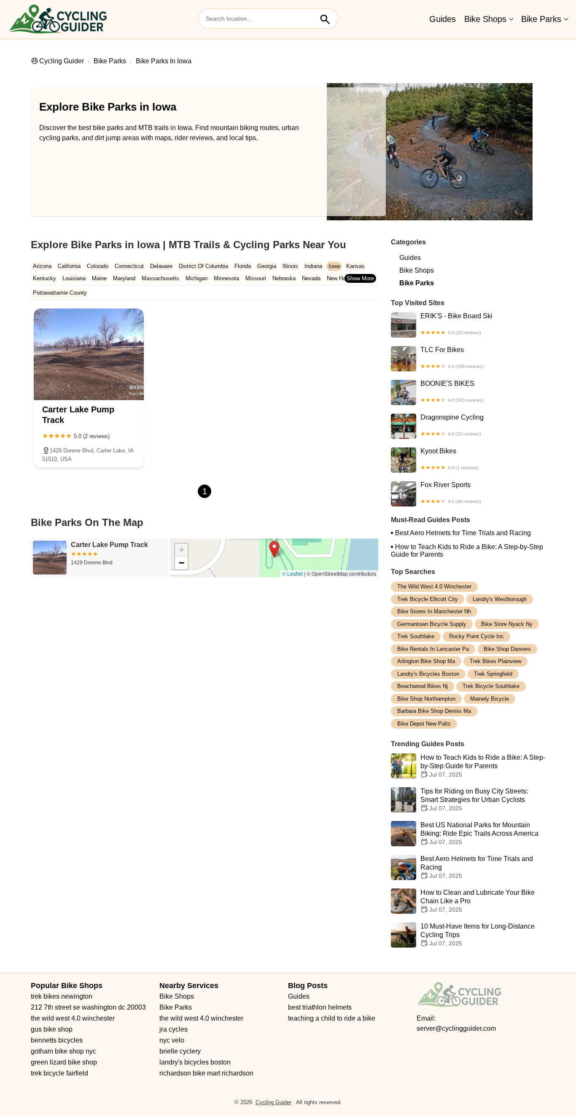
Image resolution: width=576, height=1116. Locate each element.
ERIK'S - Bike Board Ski (456, 323)
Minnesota (226, 278)
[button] (274, 549)
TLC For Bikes (452, 357)
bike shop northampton (426, 699)
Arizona (42, 266)
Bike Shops (485, 19)
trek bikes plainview (495, 661)
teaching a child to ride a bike (331, 1018)
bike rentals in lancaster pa (433, 649)
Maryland (124, 278)
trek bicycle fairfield (59, 1073)
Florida (242, 266)
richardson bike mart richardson (206, 1073)
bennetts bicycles (57, 1040)
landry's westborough (500, 599)
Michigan (196, 278)
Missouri (255, 278)
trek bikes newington (61, 996)
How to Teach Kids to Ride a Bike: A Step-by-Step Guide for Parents (467, 550)
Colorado (97, 266)
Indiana (313, 266)
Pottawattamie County (60, 293)
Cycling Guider (61, 61)
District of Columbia (203, 266)
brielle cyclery (180, 1051)
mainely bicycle (489, 699)
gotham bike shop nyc (63, 1051)
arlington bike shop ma (426, 661)
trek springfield (493, 674)
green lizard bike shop (64, 1062)
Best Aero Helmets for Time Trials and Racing (463, 532)
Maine (99, 278)
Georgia (266, 266)
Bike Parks (541, 19)
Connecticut (129, 266)
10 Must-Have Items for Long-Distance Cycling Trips (477, 935)
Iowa (334, 266)
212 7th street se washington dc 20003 (88, 1007)
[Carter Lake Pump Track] (89, 354)
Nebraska (284, 278)
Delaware (161, 266)
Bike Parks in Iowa (163, 61)
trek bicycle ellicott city (427, 599)
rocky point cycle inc (476, 636)
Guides (442, 19)
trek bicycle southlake (491, 686)
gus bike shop (52, 1029)
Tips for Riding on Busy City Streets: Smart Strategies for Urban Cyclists (474, 800)
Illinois (290, 266)
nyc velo (171, 1040)
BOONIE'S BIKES (452, 391)
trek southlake (415, 636)
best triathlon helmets (320, 1007)
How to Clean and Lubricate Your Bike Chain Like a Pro (477, 901)
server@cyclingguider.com (456, 1028)
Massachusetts (160, 278)
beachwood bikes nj (422, 686)
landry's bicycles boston (428, 674)
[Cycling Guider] (57, 19)
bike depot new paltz (424, 724)
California (69, 266)
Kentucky (44, 278)
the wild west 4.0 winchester (434, 586)
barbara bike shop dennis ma (434, 711)
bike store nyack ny (507, 624)
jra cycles (173, 1029)
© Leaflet (292, 573)
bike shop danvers (507, 649)
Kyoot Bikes (449, 458)
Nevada (311, 278)
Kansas (355, 266)
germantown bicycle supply (431, 624)
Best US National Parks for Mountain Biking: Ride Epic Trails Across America (479, 833)
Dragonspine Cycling (452, 425)
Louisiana (74, 278)
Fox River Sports (450, 492)
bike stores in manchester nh (434, 611)
